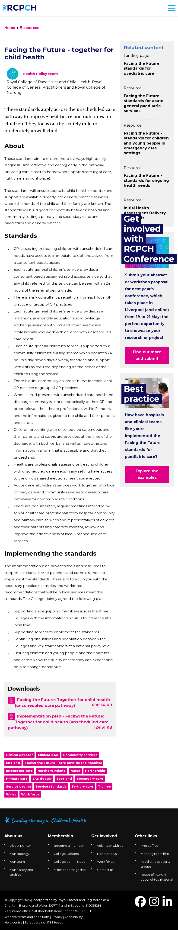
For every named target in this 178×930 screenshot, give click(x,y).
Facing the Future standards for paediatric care (141, 68)
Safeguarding (35, 922)
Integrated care (19, 770)
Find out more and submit (147, 355)
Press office (149, 845)
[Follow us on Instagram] (154, 904)
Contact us (105, 870)
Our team (17, 861)
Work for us (105, 861)
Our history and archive (21, 872)
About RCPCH (20, 845)
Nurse (75, 770)
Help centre (13, 922)
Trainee (104, 786)
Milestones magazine (70, 870)
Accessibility (73, 917)
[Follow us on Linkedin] (167, 904)
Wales (11, 794)
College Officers (66, 854)
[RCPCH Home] (19, 7)
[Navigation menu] (171, 8)
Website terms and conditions (26, 917)
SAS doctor (42, 778)
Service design (18, 786)
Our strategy (19, 854)
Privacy (56, 917)
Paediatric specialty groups (155, 864)
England (13, 763)
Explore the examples (147, 474)
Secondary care (90, 778)
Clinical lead (48, 755)
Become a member (69, 845)
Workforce (30, 794)
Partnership (95, 770)
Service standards (51, 786)
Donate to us (107, 854)
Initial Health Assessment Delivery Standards (145, 213)
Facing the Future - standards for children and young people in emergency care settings (146, 143)
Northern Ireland (52, 770)
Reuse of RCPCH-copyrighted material (157, 877)
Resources (29, 28)
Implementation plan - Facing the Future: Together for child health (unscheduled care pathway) (58, 722)
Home (9, 28)
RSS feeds (55, 922)
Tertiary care (82, 786)
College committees (69, 861)
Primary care (17, 778)
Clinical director (19, 755)
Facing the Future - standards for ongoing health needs (146, 180)
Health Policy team (40, 73)
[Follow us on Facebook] (140, 904)
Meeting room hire (155, 854)
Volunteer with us (110, 845)
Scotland (64, 778)
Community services (80, 755)
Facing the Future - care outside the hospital (63, 763)
